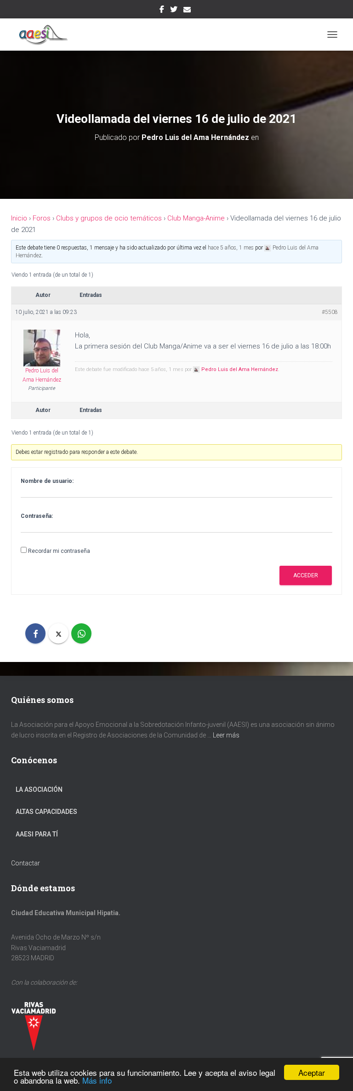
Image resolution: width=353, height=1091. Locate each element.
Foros (42, 218)
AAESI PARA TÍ (37, 834)
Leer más (226, 735)
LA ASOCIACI (34, 789)
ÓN (58, 789)
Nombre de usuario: (47, 481)
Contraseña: (37, 516)
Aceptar (311, 1072)
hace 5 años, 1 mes (231, 247)
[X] (58, 633)
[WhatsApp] (81, 633)
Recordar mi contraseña (59, 551)
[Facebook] (35, 633)
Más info (97, 1080)
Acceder (305, 575)
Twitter (173, 10)
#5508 (330, 312)
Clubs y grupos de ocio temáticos (109, 218)
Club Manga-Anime (196, 218)
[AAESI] (44, 34)
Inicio (19, 218)
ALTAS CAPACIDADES (46, 811)
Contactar (25, 863)
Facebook (161, 10)
